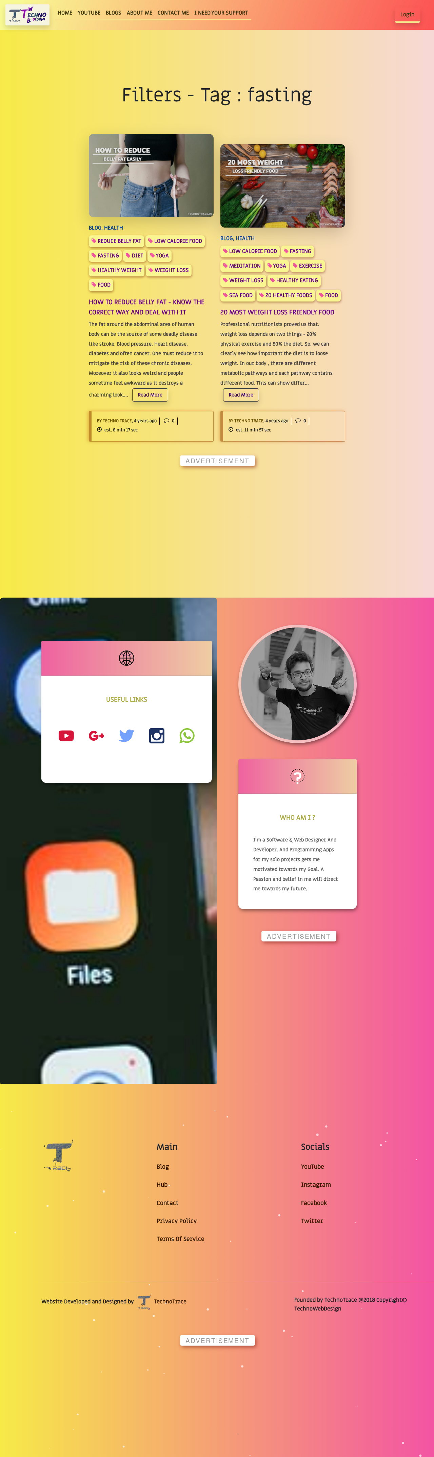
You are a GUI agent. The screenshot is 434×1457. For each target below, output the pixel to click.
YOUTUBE (89, 13)
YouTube (312, 1167)
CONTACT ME (173, 13)
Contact (168, 1203)
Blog (163, 1167)
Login (407, 14)
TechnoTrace (169, 1301)
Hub (162, 1185)
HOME (66, 13)
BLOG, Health (106, 228)
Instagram (316, 1185)
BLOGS (113, 13)
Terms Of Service (180, 1239)
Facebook (314, 1203)
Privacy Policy (177, 1221)
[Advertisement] (216, 518)
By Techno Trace (114, 421)
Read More (150, 395)
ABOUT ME (139, 13)
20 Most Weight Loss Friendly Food (277, 312)
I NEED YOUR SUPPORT (221, 13)
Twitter (312, 1221)
